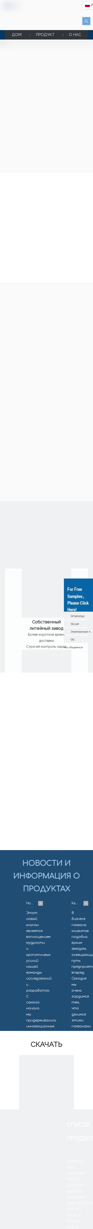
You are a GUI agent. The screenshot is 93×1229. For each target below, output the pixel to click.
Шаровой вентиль (73, 333)
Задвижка (15, 338)
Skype (75, 623)
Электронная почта (82, 631)
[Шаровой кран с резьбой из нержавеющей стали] (12, 199)
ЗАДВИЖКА (76, 1197)
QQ (72, 639)
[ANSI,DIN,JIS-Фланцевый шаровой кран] (35, 199)
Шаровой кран (16, 333)
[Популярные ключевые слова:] (86, 21)
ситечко (69, 338)
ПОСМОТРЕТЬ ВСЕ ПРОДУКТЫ (46, 390)
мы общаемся (73, 647)
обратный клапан (43, 333)
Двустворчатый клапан (43, 338)
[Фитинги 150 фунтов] (58, 199)
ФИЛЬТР (74, 1215)
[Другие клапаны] (81, 199)
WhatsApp (77, 615)
